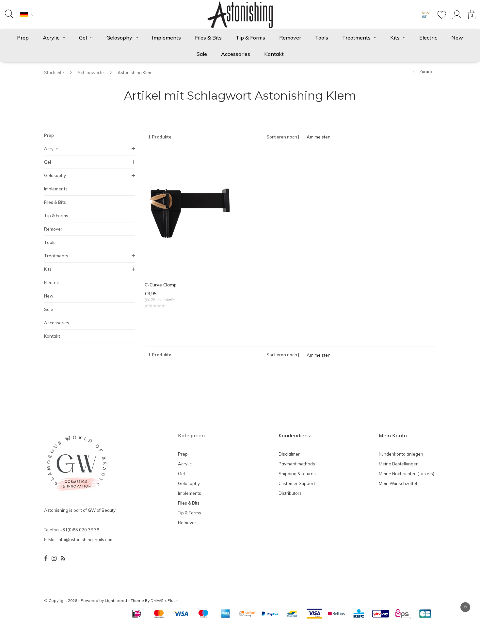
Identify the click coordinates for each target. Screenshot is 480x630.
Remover (290, 37)
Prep (23, 37)
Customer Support (297, 483)
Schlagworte (91, 72)
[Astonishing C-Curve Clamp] (190, 212)
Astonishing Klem (135, 72)
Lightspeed (116, 600)
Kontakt (274, 54)
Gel (83, 37)
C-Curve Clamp (161, 285)
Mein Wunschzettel (398, 483)
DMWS (157, 600)
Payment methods (297, 463)
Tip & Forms (250, 37)
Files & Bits (208, 37)
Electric (428, 37)
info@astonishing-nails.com (85, 539)
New (457, 37)
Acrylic (51, 37)
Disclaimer (289, 454)
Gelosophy (119, 37)
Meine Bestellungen (399, 463)
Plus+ (173, 600)
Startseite (54, 72)
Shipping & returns (297, 473)
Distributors (290, 493)
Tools (321, 37)
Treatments (356, 37)
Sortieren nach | (282, 136)
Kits (395, 37)
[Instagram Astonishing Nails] (54, 558)
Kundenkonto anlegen (401, 454)
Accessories (235, 54)
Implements (166, 37)
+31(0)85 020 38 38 (79, 529)
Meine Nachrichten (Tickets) (406, 473)
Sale (202, 54)
